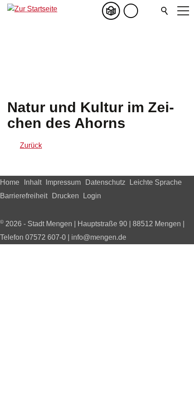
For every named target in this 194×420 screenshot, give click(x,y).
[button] (149, 11)
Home (9, 182)
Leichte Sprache (155, 182)
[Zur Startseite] (32, 11)
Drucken (65, 196)
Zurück (31, 145)
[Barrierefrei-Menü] (131, 11)
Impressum (63, 182)
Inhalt (33, 182)
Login (92, 196)
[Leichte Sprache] (113, 11)
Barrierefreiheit (23, 196)
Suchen (165, 11)
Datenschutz (105, 182)
